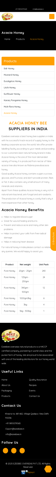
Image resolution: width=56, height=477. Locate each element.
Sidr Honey (9, 68)
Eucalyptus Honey (12, 81)
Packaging (7, 390)
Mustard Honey (11, 75)
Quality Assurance (38, 379)
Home (7, 39)
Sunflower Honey (12, 94)
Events (32, 390)
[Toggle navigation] (51, 16)
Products (20, 39)
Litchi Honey (9, 87)
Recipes (33, 385)
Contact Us (34, 396)
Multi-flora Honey (12, 106)
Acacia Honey (10, 113)
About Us (6, 385)
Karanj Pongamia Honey (15, 100)
